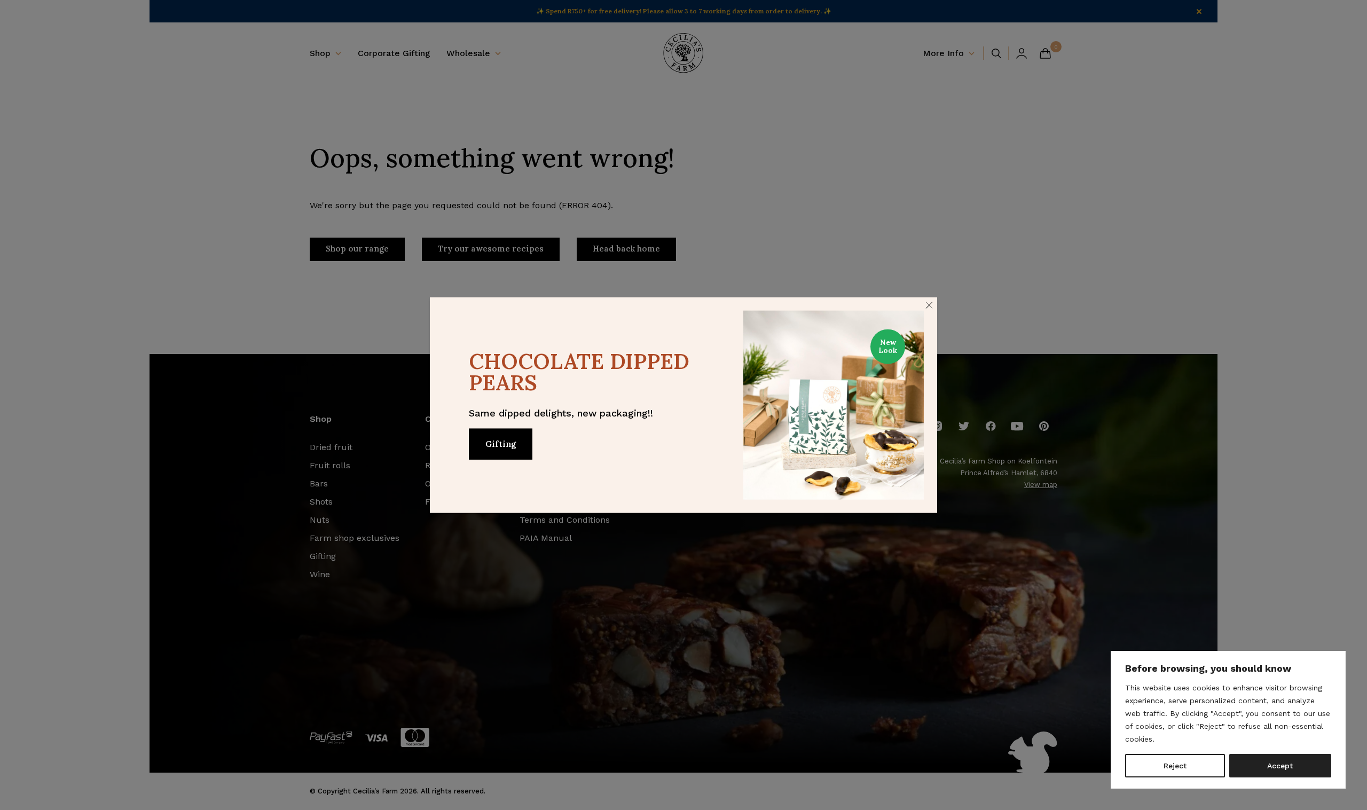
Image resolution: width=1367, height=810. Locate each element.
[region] (1228, 720)
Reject (1175, 765)
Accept (1280, 765)
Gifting (500, 443)
